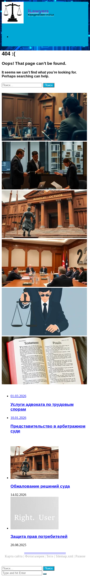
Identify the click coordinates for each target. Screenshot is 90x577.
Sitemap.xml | (65, 556)
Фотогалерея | (35, 556)
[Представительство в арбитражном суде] (45, 263)
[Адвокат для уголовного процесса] (45, 312)
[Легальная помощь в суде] (45, 117)
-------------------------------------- (45, 552)
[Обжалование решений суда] (45, 214)
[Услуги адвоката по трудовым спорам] (45, 166)
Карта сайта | (15, 556)
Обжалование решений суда (40, 486)
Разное (80, 556)
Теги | (51, 556)
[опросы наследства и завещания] (45, 360)
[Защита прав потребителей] (49, 513)
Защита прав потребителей (39, 536)
